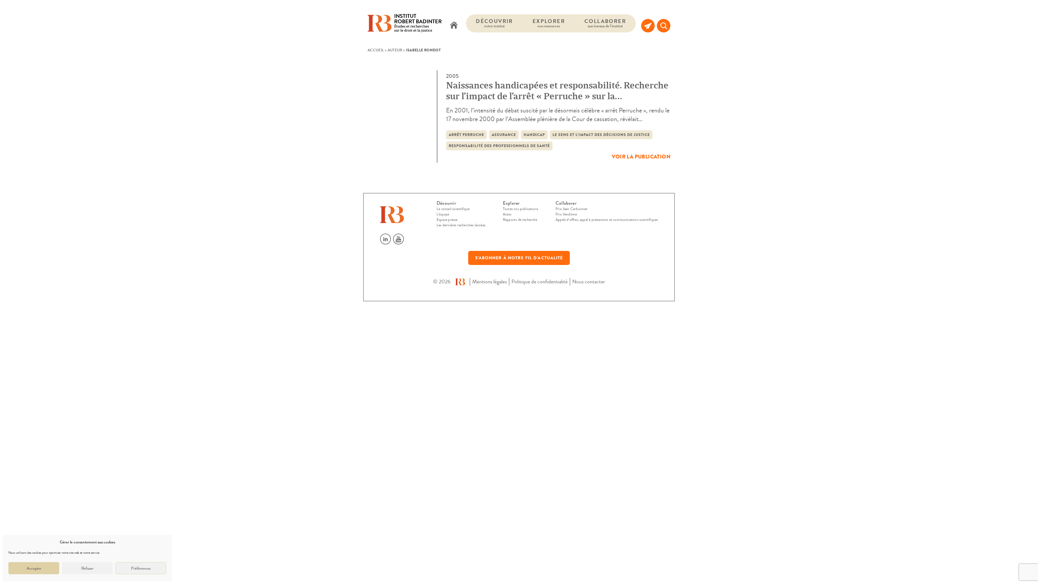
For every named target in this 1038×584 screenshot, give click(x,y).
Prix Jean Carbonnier (571, 209)
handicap (534, 135)
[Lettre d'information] (648, 25)
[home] (454, 25)
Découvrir (494, 23)
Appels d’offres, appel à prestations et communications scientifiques (606, 220)
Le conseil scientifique (453, 209)
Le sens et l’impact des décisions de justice (601, 135)
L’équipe (443, 214)
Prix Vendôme (566, 214)
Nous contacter (588, 282)
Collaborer (605, 23)
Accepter (33, 568)
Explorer (549, 23)
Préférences (141, 568)
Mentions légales (489, 282)
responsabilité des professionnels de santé (499, 146)
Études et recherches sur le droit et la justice (418, 23)
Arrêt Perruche (466, 135)
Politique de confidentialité (539, 282)
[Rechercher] (663, 25)
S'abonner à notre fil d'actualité (519, 258)
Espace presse (447, 220)
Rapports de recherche (520, 220)
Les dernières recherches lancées (461, 225)
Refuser (87, 568)
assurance (504, 135)
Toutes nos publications (520, 209)
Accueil (376, 50)
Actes (507, 214)
